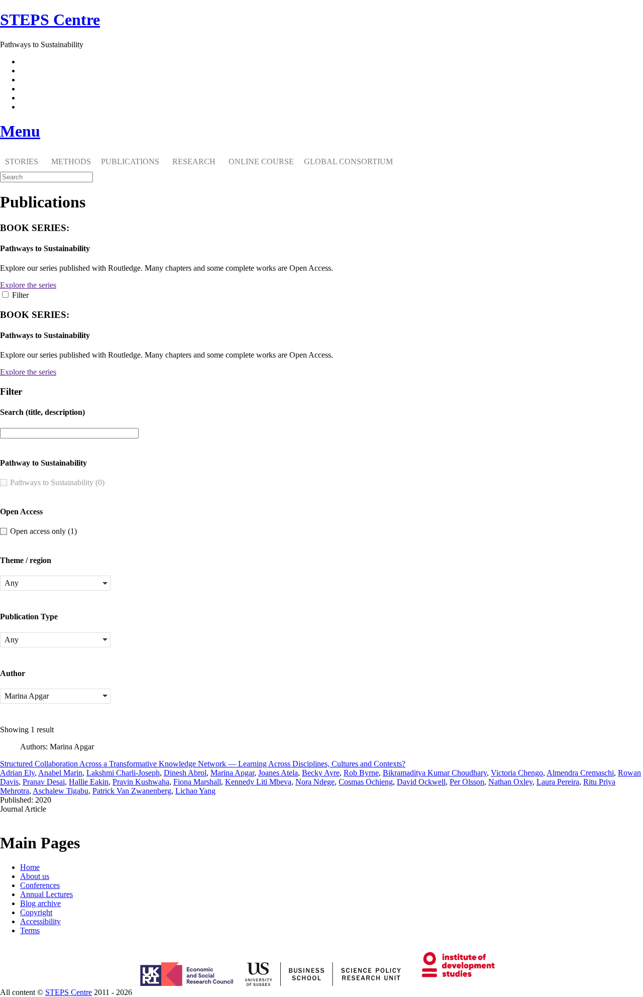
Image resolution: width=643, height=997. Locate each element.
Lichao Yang (195, 791)
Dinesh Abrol (185, 772)
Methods (71, 161)
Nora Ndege (315, 782)
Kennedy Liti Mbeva (258, 782)
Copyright (36, 912)
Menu (20, 131)
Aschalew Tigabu (60, 791)
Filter (20, 295)
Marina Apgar (232, 772)
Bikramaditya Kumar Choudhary (435, 772)
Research (194, 161)
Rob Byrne (361, 772)
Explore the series (28, 285)
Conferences (40, 885)
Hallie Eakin (89, 782)
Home (30, 867)
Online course (261, 161)
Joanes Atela (278, 772)
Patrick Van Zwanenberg (131, 791)
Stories (21, 161)
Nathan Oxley (510, 782)
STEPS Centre (68, 992)
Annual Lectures (46, 894)
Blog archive (40, 903)
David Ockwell (421, 782)
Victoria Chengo (517, 772)
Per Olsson (467, 782)
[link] (321, 992)
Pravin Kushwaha (141, 782)
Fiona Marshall (197, 782)
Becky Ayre (321, 772)
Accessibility (40, 921)
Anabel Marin (60, 772)
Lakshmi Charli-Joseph (123, 772)
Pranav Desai (44, 782)
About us (34, 876)
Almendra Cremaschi (580, 772)
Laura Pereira (558, 782)
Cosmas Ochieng (366, 782)
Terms (30, 930)
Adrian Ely (17, 772)
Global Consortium (348, 161)
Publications (130, 161)
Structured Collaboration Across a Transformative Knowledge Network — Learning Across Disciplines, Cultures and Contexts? (202, 763)
